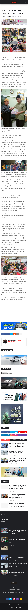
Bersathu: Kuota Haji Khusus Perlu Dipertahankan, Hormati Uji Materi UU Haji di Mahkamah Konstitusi (17, 505)
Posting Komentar (5, 354)
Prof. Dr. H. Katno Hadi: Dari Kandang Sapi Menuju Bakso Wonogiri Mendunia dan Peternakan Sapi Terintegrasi (17, 487)
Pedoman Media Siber (6, 517)
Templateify (16, 604)
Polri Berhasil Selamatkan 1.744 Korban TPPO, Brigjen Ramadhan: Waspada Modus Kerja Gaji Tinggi (16, 445)
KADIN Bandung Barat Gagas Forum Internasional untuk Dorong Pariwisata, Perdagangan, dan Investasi (17, 496)
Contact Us (18, 607)
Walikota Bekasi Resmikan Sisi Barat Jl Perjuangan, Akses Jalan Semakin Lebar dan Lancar (17, 460)
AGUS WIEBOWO (14, 340)
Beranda (3, 7)
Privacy (13, 607)
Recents (14, 439)
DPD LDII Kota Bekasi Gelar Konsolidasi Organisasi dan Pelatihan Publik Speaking (17, 539)
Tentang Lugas (4, 519)
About (8, 607)
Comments (22, 439)
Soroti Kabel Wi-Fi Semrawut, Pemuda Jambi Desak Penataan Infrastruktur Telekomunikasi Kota (17, 453)
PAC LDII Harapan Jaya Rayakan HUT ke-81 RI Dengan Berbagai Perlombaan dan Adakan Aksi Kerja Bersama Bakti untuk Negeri (17, 531)
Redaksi (3, 514)
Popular (5, 439)
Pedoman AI (4, 521)
